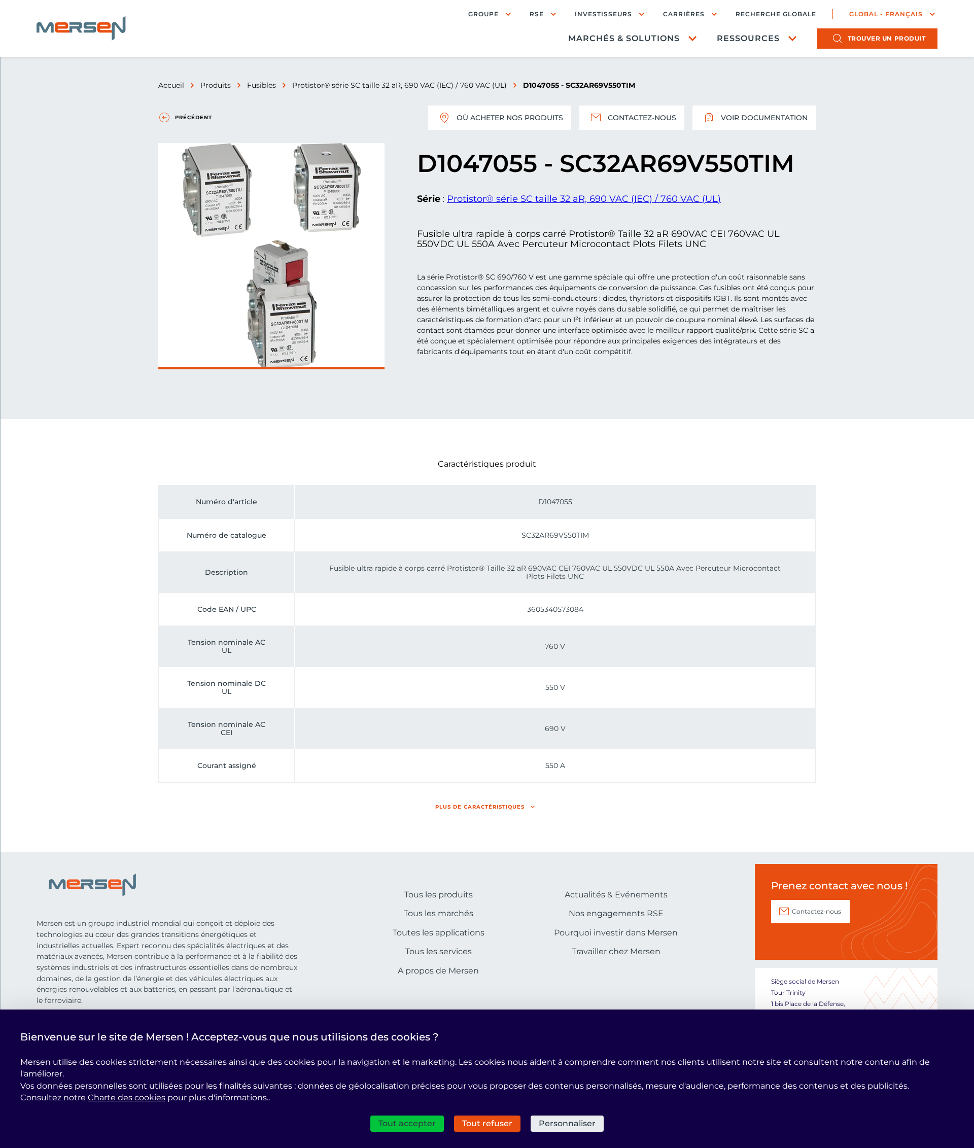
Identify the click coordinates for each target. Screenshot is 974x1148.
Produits (215, 85)
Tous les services (438, 951)
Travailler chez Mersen (616, 951)
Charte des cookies (126, 1097)
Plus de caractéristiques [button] (480, 807)
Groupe (483, 14)
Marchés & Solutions (624, 38)
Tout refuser (487, 1123)
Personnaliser (567, 1123)
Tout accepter (407, 1123)
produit (887, 38)
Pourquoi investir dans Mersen (616, 932)
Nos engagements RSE (616, 913)
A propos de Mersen (438, 971)
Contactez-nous (642, 117)
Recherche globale (776, 14)
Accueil (171, 85)
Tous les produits (438, 894)
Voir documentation (764, 117)
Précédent (193, 117)
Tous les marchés (438, 913)
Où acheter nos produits (510, 117)
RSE (537, 14)
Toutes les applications (438, 932)
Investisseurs (603, 14)
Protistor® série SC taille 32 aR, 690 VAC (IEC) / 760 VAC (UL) (399, 85)
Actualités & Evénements (616, 894)
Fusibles (261, 85)
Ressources (748, 38)
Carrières (684, 14)
